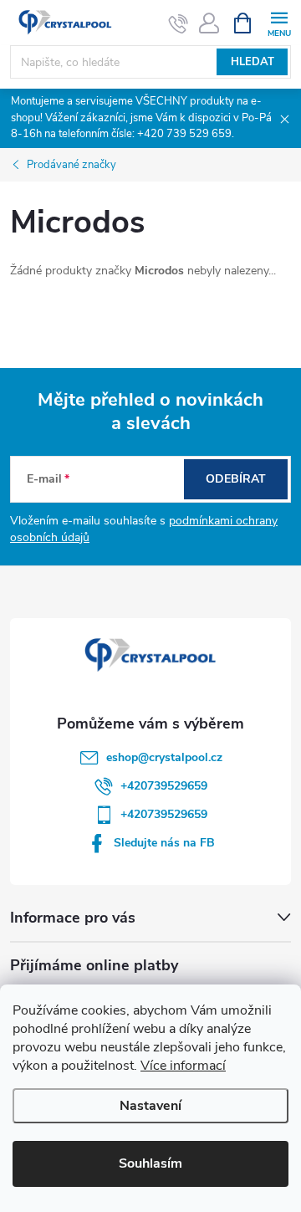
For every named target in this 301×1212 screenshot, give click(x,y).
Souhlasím (150, 1163)
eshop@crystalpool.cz (164, 757)
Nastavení (150, 1106)
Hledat (252, 61)
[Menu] (279, 22)
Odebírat (236, 479)
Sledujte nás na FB (164, 843)
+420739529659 (163, 786)
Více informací (183, 1065)
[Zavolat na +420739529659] (178, 23)
